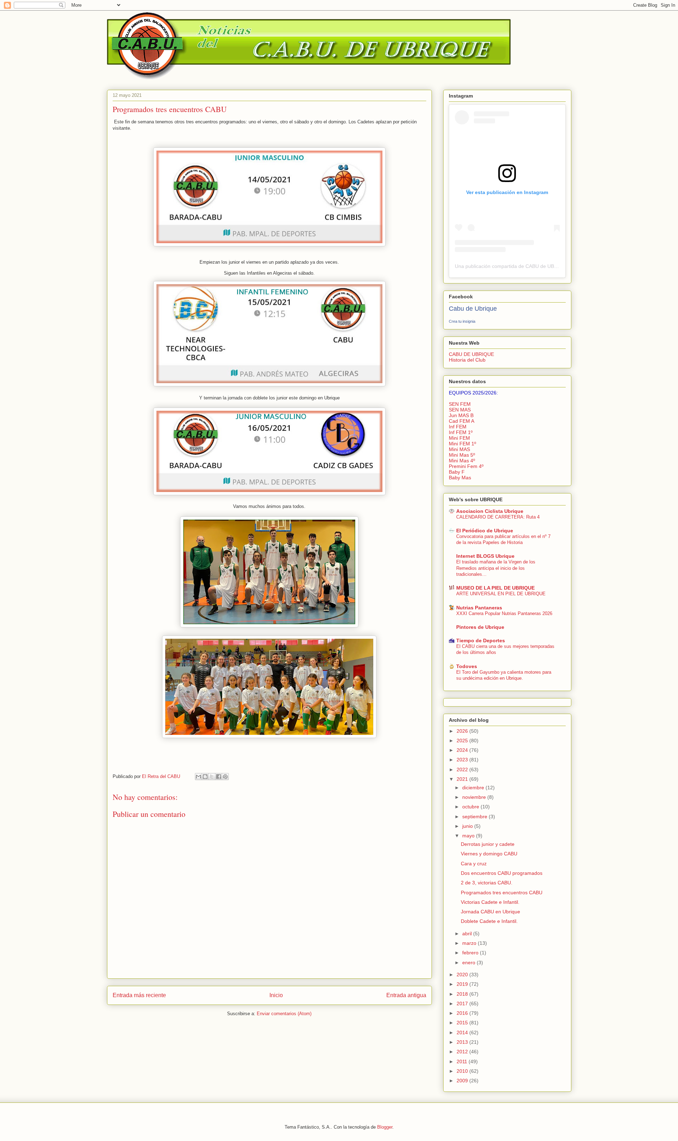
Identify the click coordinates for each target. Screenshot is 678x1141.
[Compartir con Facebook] (218, 776)
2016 (463, 1013)
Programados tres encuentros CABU (501, 892)
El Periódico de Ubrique (484, 530)
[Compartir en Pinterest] (225, 776)
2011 (463, 1061)
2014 (463, 1032)
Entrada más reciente (139, 995)
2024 (463, 750)
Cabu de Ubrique (473, 308)
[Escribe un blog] (205, 776)
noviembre (474, 797)
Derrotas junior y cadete (488, 844)
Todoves (466, 666)
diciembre (474, 787)
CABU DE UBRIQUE (471, 354)
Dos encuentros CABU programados (501, 873)
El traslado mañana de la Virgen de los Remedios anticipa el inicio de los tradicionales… (495, 568)
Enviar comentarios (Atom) (284, 1013)
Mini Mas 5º (462, 455)
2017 (463, 1003)
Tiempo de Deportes (480, 640)
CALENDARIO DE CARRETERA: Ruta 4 (498, 517)
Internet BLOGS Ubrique (485, 556)
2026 (463, 731)
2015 (463, 1022)
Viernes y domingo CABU (489, 853)
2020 (463, 974)
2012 (463, 1051)
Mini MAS (459, 449)
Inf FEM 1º (460, 432)
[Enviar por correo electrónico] (198, 776)
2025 (463, 740)
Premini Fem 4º (466, 466)
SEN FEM (460, 404)
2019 (463, 984)
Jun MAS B (461, 415)
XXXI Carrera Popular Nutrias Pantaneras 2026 (504, 613)
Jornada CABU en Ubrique (490, 911)
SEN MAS (460, 409)
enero (469, 962)
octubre (471, 806)
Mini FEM (459, 438)
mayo (469, 835)
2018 (463, 994)
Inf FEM (457, 426)
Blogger (384, 1127)
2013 (463, 1042)
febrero (471, 952)
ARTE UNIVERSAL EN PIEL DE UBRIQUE (501, 593)
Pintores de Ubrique (480, 627)
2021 (463, 779)
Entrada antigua (406, 995)
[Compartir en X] (211, 776)
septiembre (475, 816)
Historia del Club (467, 360)
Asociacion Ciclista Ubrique (489, 511)
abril (467, 933)
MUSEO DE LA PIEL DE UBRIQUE (495, 588)
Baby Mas (460, 477)
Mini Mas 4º (462, 460)
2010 (463, 1071)
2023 (463, 759)
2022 (463, 769)
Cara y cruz (474, 863)
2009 (463, 1080)
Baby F (457, 472)
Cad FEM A (461, 421)
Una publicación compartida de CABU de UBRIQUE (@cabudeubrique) (534, 266)
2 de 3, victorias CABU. (486, 882)
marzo (470, 943)
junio (468, 826)
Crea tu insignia (462, 321)
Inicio (276, 995)
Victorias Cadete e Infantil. (490, 902)
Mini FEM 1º (462, 443)
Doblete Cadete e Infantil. (489, 921)
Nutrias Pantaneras (479, 607)
